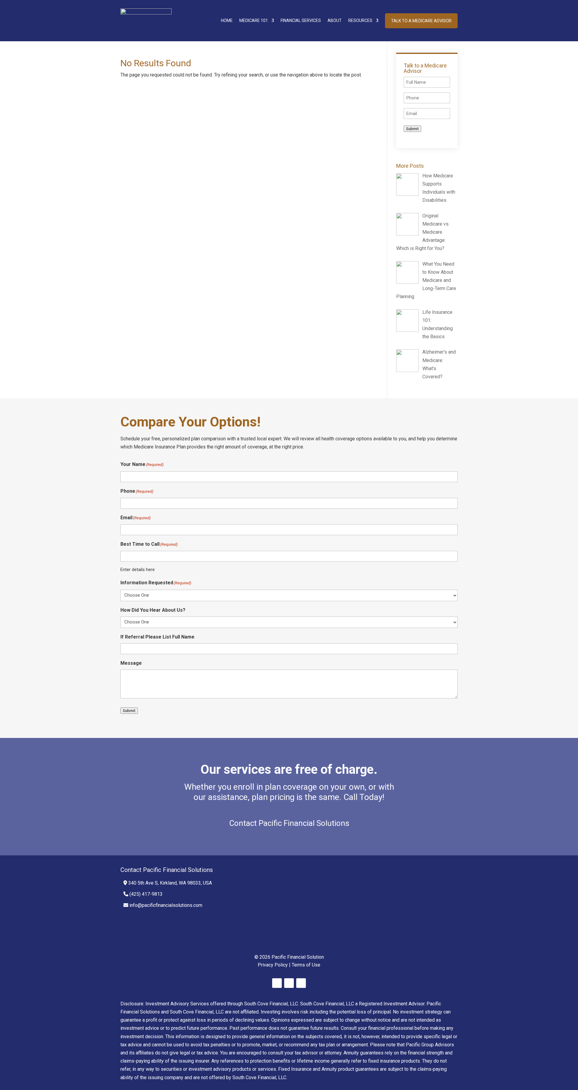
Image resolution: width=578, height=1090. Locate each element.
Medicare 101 (253, 20)
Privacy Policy (273, 965)
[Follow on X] (289, 983)
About (335, 20)
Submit (412, 128)
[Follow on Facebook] (277, 983)
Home (227, 20)
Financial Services (301, 20)
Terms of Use (306, 965)
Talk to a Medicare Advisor (421, 20)
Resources (360, 20)
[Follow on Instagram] (301, 983)
